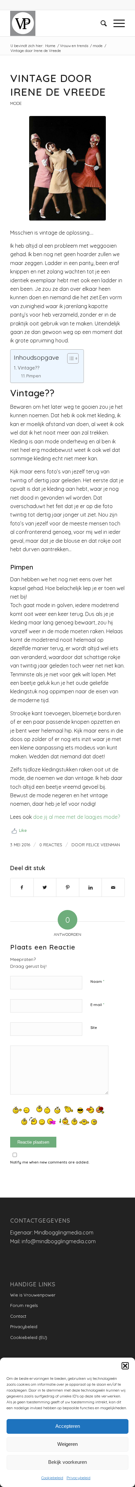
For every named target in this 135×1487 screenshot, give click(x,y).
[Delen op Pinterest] (67, 887)
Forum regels (24, 1305)
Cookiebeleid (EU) (28, 1337)
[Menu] (116, 23)
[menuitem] (100, 23)
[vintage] (67, 168)
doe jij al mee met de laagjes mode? (76, 817)
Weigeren (67, 1444)
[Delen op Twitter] (45, 887)
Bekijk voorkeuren (67, 1462)
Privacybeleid (78, 1477)
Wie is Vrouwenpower (32, 1294)
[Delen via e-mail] (113, 887)
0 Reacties (50, 844)
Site (93, 1027)
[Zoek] (100, 23)
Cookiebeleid (52, 1477)
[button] (125, 1366)
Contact (18, 1316)
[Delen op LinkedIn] (90, 887)
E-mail (97, 1004)
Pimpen (33, 375)
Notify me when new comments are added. (49, 1162)
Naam (97, 981)
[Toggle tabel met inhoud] (69, 358)
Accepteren (67, 1426)
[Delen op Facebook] (21, 887)
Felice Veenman (103, 844)
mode (16, 103)
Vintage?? (28, 368)
